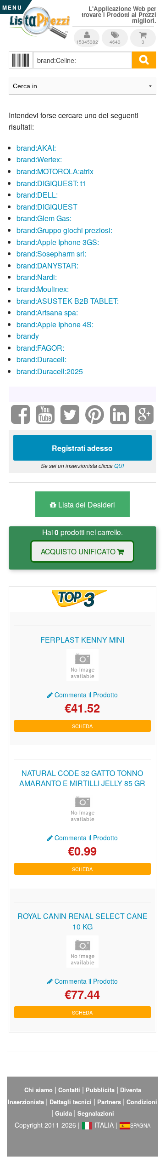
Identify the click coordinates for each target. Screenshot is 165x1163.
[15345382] (87, 31)
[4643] (115, 31)
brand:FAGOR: (40, 347)
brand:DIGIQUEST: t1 (51, 183)
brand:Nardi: (36, 277)
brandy (27, 336)
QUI (119, 465)
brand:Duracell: (41, 359)
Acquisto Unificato (79, 551)
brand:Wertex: (39, 159)
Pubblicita (100, 1090)
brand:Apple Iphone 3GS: (57, 242)
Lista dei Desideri (85, 504)
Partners (109, 1102)
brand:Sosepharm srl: (51, 253)
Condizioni (141, 1102)
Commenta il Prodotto (85, 694)
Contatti (69, 1090)
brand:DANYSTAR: (47, 265)
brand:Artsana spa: (47, 312)
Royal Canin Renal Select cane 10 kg (82, 921)
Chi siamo (38, 1090)
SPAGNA (140, 1125)
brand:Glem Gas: (44, 218)
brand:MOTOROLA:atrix (55, 171)
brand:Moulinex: (42, 289)
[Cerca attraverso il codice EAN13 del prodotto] (21, 59)
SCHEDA (82, 726)
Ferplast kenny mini (82, 639)
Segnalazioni (95, 1113)
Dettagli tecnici (71, 1102)
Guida (63, 1113)
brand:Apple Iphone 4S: (55, 324)
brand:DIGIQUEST (46, 206)
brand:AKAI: (36, 148)
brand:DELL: (37, 194)
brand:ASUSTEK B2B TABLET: (67, 301)
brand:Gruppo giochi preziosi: (64, 230)
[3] (143, 31)
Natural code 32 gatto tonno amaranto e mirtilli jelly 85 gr (82, 778)
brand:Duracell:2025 (49, 371)
